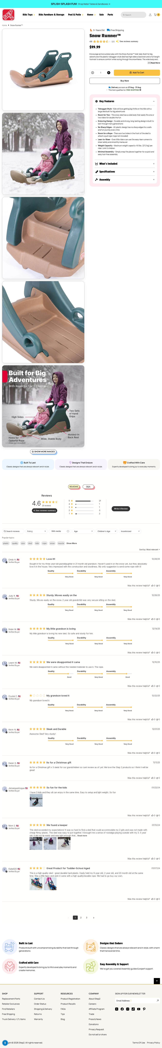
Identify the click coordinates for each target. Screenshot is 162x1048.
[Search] (124, 15)
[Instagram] (127, 1009)
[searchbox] (13, 531)
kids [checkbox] (37, 543)
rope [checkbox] (44, 543)
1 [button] (75, 917)
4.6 (91, 41)
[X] (116, 1009)
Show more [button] (71, 543)
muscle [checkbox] (61, 543)
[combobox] (133, 15)
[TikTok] (133, 1009)
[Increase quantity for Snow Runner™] (109, 73)
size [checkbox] (23, 543)
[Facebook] (122, 1009)
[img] (94, 41)
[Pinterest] (144, 1009)
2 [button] (80, 917)
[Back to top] (157, 981)
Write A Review (121, 509)
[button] (29, 15)
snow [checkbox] (52, 543)
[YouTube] (138, 1009)
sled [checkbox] (30, 543)
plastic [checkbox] (6, 543)
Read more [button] (82, 835)
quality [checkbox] (15, 543)
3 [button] (86, 917)
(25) (113, 41)
